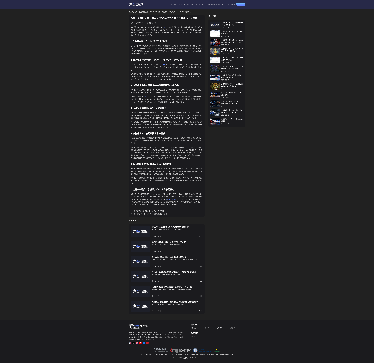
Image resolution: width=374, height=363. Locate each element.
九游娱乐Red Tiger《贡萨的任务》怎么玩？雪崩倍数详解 (232, 85)
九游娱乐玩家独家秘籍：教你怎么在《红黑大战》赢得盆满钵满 (175, 302)
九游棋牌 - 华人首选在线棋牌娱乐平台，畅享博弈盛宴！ (232, 24)
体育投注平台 (195, 336)
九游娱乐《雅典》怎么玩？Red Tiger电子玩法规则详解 (232, 50)
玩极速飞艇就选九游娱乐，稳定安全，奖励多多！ (170, 242)
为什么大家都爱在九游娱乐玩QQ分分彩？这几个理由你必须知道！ (171, 12)
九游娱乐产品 (181, 4)
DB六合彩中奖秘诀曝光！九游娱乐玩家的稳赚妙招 (152, 214)
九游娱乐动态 (211, 4)
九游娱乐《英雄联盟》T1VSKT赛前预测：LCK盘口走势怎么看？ (232, 67)
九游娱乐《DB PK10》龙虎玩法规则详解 (232, 120)
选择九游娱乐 (191, 4)
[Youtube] (140, 343)
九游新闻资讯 (220, 4)
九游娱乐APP (148, 96)
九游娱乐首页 (172, 4)
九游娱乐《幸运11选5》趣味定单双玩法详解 (232, 94)
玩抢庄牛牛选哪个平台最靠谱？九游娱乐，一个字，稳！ (172, 287)
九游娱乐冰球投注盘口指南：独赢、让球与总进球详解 (231, 111)
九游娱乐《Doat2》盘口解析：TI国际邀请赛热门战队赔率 (232, 103)
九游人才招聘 (231, 4)
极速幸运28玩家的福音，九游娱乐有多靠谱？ (150, 211)
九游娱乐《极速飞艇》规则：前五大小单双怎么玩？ (232, 59)
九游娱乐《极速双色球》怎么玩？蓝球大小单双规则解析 (232, 76)
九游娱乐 (163, 64)
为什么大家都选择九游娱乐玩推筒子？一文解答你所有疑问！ (174, 272)
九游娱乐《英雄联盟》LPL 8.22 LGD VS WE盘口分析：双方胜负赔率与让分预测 (232, 41)
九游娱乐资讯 (143, 12)
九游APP (193, 328)
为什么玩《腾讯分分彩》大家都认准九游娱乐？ (169, 257)
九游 (164, 27)
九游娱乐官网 (171, 199)
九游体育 (206, 328)
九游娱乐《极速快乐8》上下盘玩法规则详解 (232, 32)
